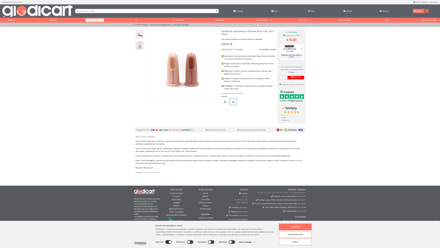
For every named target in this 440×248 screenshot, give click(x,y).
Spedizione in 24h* (292, 35)
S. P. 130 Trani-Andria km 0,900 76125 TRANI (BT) (241, 200)
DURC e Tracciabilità (176, 212)
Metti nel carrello (297, 77)
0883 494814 (302, 196)
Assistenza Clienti (176, 193)
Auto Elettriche (345, 20)
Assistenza (434, 2)
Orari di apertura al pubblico (238, 219)
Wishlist (205, 196)
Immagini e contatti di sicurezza (147, 172)
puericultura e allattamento (160, 25)
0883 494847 (243, 207)
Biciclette (303, 20)
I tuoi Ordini (205, 199)
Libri (136, 20)
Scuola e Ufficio (178, 20)
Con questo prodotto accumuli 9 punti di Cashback (241, 39)
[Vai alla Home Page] (134, 25)
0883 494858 (243, 215)
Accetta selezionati (295, 234)
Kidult (387, 20)
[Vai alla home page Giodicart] (37, 11)
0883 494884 (302, 207)
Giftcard (348, 11)
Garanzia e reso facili (216, 129)
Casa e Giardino (261, 20)
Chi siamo (176, 196)
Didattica (11, 20)
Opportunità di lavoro (176, 208)
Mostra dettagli (245, 242)
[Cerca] (216, 11)
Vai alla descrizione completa (232, 93)
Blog (312, 11)
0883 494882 (302, 204)
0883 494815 (302, 200)
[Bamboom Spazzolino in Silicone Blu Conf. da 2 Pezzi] (224, 101)
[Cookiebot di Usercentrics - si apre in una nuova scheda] (140, 243)
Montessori (220, 20)
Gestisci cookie (205, 208)
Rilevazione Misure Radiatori (176, 215)
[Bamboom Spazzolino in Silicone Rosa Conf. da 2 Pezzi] (233, 101)
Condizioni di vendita (205, 218)
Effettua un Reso (205, 202)
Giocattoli (53, 20)
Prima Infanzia (94, 20)
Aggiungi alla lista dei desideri (293, 84)
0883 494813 (302, 211)
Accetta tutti (295, 227)
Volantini (385, 11)
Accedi (421, 2)
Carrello (419, 11)
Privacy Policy (176, 199)
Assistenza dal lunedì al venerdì (252, 129)
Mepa (275, 11)
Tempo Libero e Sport (429, 20)
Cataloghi (239, 11)
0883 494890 (243, 212)
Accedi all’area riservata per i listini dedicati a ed (291, 69)
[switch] (190, 242)
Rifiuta (295, 242)
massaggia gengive (181, 25)
